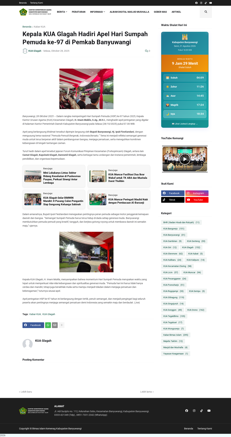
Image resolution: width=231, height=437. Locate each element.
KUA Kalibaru (172, 260)
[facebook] (196, 3)
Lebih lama (146, 391)
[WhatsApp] (48, 325)
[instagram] (201, 3)
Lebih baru (26, 391)
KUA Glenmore (173, 253)
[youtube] (210, 3)
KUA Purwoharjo (173, 285)
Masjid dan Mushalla (175, 347)
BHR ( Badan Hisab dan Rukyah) (181, 222)
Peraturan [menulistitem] (78, 11)
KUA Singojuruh (173, 303)
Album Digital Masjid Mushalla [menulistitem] (129, 11)
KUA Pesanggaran (174, 278)
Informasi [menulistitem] (96, 11)
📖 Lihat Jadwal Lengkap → (185, 124)
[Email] (55, 325)
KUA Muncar (192, 272)
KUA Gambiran (172, 241)
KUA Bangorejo (173, 228)
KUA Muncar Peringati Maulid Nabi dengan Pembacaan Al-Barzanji (128, 201)
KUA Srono (195, 310)
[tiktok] (206, 3)
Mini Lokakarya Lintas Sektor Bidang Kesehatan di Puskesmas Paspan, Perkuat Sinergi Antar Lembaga (62, 177)
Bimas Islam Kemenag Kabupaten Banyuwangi (57, 428)
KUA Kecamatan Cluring (177, 266)
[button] (206, 12)
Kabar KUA (39, 27)
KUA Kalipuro (196, 260)
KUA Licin (170, 272)
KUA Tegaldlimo (174, 316)
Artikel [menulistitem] (176, 11)
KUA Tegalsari (172, 322)
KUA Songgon (172, 310)
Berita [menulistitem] (61, 11)
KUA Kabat (195, 253)
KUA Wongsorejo (173, 328)
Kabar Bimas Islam (175, 335)
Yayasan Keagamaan (175, 353)
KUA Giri (170, 247)
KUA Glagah (48, 314)
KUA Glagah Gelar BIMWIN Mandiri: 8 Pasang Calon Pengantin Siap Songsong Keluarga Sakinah (63, 201)
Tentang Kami (36, 3)
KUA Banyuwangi (174, 235)
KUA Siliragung (173, 297)
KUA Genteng (196, 241)
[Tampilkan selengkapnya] (61, 325)
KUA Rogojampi (173, 291)
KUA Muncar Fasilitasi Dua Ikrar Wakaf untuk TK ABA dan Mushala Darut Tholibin (127, 178)
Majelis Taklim (173, 341)
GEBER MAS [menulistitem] (160, 11)
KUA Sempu (197, 291)
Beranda (23, 3)
